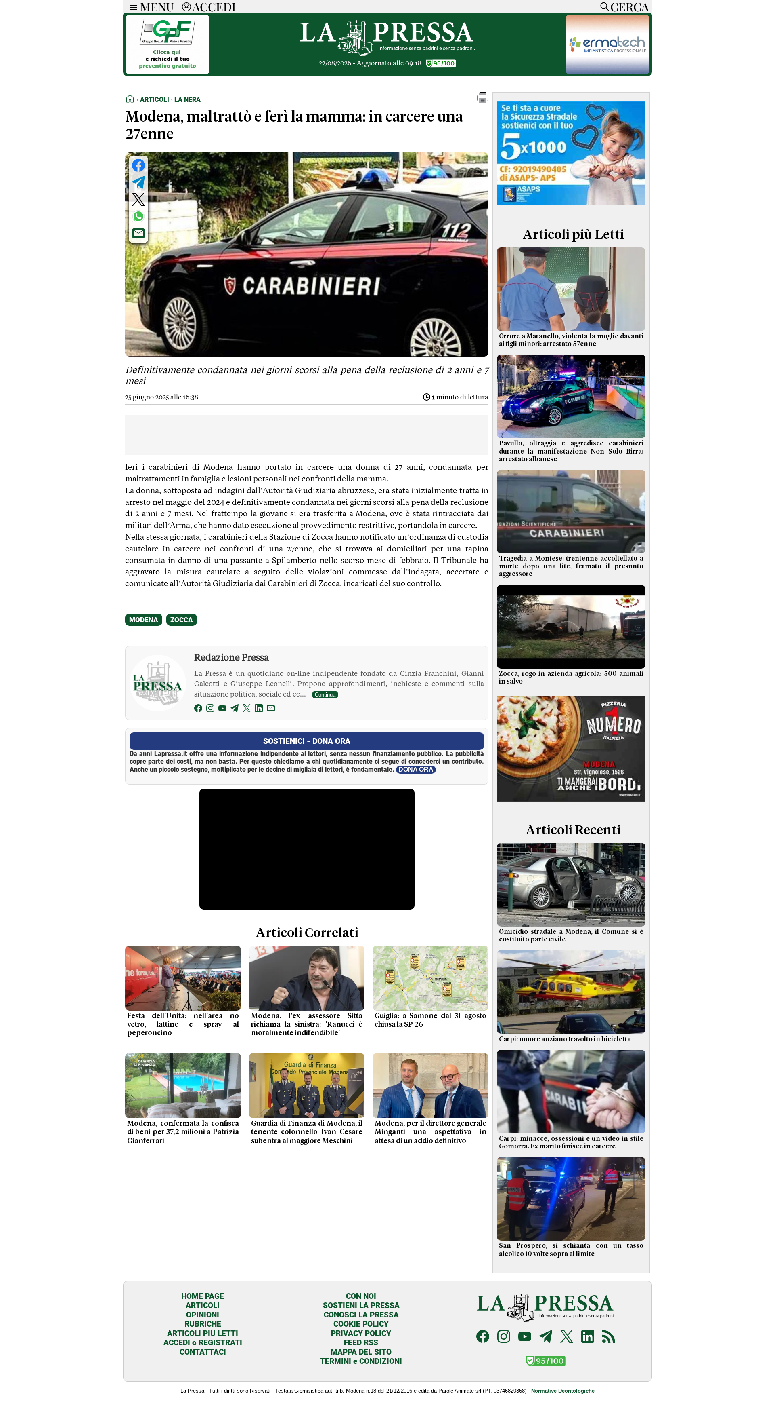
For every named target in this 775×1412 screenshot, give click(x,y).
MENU (157, 6)
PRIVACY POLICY (361, 1333)
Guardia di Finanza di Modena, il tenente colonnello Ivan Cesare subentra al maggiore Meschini (307, 1132)
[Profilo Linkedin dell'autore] (259, 709)
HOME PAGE (202, 1296)
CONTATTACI (203, 1352)
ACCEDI (214, 6)
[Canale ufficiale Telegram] (545, 1337)
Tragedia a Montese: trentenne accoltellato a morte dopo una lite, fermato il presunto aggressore (571, 566)
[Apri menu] (131, 6)
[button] (482, 101)
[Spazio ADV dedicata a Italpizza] (571, 803)
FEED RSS (361, 1342)
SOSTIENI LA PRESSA (361, 1305)
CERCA (629, 6)
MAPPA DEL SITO (361, 1352)
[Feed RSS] (608, 1337)
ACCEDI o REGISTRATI (202, 1342)
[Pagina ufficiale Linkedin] (587, 1337)
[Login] (186, 6)
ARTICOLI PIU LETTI (202, 1333)
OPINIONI (202, 1314)
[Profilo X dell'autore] (247, 709)
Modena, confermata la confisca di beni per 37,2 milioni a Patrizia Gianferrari (183, 1132)
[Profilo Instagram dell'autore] (210, 709)
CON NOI (361, 1296)
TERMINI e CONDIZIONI (361, 1361)
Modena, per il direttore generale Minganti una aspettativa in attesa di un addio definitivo (430, 1132)
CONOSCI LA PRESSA (361, 1314)
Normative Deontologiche (563, 1391)
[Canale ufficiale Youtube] (524, 1337)
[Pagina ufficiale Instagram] (503, 1337)
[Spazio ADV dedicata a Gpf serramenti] (167, 72)
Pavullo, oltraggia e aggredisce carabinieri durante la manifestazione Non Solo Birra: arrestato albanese (571, 451)
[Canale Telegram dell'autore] (234, 709)
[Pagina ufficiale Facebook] (482, 1337)
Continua (325, 695)
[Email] (271, 709)
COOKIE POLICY (361, 1324)
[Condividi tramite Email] (138, 233)
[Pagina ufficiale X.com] (566, 1337)
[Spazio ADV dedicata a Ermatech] (607, 72)
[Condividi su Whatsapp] (138, 216)
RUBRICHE (202, 1324)
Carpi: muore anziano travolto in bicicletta (565, 1039)
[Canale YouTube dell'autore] (222, 709)
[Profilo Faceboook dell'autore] (198, 709)
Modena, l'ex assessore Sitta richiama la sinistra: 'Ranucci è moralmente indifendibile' (307, 1025)
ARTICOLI (203, 1305)
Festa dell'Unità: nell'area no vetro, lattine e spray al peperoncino (183, 1025)
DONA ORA (416, 769)
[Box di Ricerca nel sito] (603, 6)
